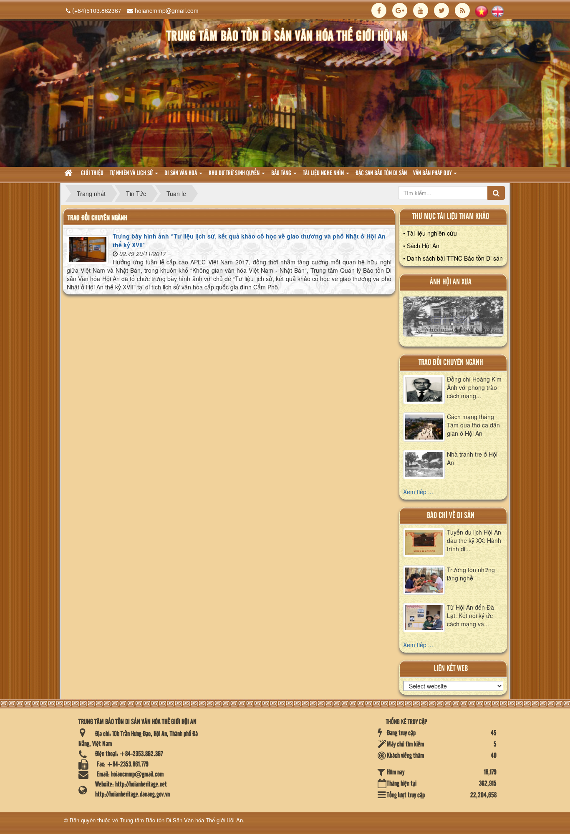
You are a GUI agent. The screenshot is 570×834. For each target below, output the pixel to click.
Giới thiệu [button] (92, 173)
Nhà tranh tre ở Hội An (472, 458)
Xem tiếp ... (418, 491)
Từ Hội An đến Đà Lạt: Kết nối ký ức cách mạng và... (470, 615)
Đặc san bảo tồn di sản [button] (381, 173)
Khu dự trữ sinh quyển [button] (235, 173)
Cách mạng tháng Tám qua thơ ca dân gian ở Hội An (473, 424)
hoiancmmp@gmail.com (167, 10)
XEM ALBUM (453, 318)
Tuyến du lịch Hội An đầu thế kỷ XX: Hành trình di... (474, 540)
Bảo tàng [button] (282, 173)
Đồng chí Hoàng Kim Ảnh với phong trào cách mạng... (474, 387)
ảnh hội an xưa (451, 282)
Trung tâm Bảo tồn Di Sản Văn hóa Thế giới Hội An (181, 820)
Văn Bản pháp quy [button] (433, 173)
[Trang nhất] (69, 173)
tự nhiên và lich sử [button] (132, 173)
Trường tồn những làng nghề (471, 573)
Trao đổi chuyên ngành (451, 362)
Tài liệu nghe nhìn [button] (324, 173)
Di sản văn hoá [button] (181, 173)
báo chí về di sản (450, 515)
